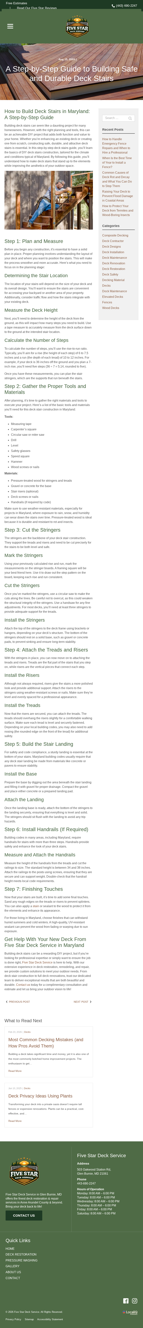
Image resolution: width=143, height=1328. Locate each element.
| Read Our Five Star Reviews (31, 8)
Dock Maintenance (114, 291)
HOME (10, 1248)
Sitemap (29, 1319)
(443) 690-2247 (126, 5)
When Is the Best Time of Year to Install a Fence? (117, 163)
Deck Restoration (113, 268)
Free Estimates (16, 3)
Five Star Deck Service (37, 962)
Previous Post (19, 1001)
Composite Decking (115, 235)
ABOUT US (13, 1272)
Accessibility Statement (50, 1319)
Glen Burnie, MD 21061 (92, 1173)
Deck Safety (110, 274)
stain (36, 906)
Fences (107, 302)
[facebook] (126, 1301)
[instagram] (135, 1301)
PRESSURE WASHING (21, 1260)
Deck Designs (111, 246)
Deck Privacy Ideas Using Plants (40, 1095)
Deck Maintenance (114, 257)
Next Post (81, 1001)
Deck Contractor (113, 241)
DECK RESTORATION (21, 1254)
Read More (15, 1070)
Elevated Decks (112, 296)
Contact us (23, 984)
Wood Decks (110, 308)
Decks (81, 59)
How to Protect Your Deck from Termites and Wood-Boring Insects (117, 210)
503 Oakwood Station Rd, (94, 1169)
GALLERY (13, 1266)
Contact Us (24, 1215)
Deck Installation (113, 252)
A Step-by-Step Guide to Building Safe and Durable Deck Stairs (72, 74)
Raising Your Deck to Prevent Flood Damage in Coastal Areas (117, 196)
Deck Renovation (113, 263)
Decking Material (113, 280)
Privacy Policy (13, 1319)
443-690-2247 (86, 1183)
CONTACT (13, 1278)
